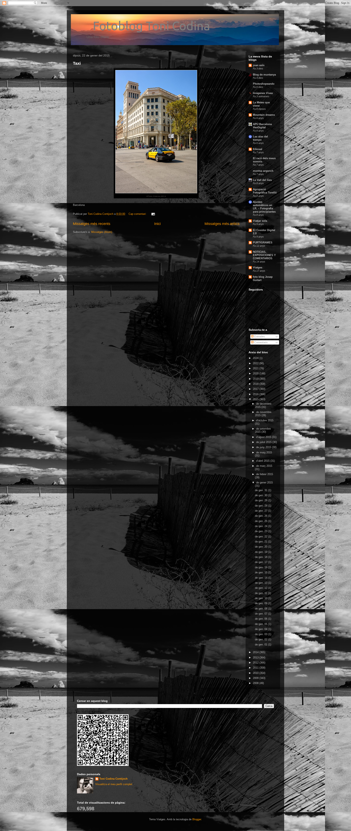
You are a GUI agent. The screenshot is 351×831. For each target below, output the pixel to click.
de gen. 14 (261, 577)
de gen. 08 (261, 608)
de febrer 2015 (264, 474)
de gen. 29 (261, 500)
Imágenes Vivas (263, 93)
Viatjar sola (260, 220)
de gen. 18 (261, 557)
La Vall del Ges (262, 180)
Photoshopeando (263, 83)
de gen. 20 (261, 546)
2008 (256, 683)
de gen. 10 (261, 598)
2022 (256, 363)
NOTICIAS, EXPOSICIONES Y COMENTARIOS (264, 255)
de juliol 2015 (264, 442)
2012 (256, 662)
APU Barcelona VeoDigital (262, 126)
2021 (256, 368)
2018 (256, 383)
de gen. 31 (261, 490)
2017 (256, 388)
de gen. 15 (261, 572)
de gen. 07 (261, 613)
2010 (256, 672)
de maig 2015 (264, 452)
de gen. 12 (261, 587)
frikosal (257, 149)
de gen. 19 (261, 551)
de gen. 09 (261, 603)
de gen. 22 (261, 536)
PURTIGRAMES (262, 242)
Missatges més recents (91, 224)
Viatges (257, 267)
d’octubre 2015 (264, 420)
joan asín (258, 65)
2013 (256, 657)
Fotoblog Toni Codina (141, 25)
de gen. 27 (261, 510)
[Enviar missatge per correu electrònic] (153, 213)
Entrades (259, 336)
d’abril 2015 (263, 460)
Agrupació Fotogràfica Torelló (265, 191)
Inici (157, 224)
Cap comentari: (138, 213)
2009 (256, 678)
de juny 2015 (264, 447)
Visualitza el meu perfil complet (113, 784)
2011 (256, 667)
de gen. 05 (261, 624)
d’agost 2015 (264, 437)
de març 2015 (264, 465)
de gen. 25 (261, 521)
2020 (256, 373)
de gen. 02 (261, 639)
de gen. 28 (261, 505)
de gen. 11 (261, 593)
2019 (256, 378)
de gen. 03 (261, 634)
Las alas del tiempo (260, 138)
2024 (256, 358)
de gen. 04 (261, 629)
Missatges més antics (222, 224)
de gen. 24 (261, 526)
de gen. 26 (261, 515)
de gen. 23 (261, 531)
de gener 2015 (264, 482)
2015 (256, 399)
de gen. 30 (261, 495)
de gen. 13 (261, 582)
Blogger (196, 819)
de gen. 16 (261, 567)
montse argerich (263, 170)
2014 (256, 652)
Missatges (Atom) (101, 231)
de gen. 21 (261, 541)
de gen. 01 (261, 644)
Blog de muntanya (264, 74)
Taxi (77, 63)
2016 (256, 394)
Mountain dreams (264, 114)
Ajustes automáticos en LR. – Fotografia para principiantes (264, 206)
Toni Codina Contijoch (113, 778)
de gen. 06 (261, 618)
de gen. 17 (261, 562)
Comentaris (261, 342)
